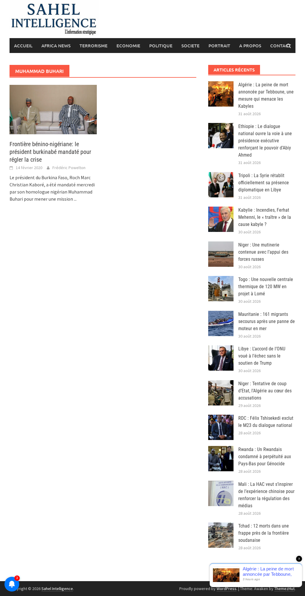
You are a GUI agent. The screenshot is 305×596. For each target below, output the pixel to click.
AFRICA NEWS (56, 46)
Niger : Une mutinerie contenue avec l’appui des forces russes (263, 252)
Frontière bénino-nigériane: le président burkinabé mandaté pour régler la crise (50, 152)
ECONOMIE (128, 46)
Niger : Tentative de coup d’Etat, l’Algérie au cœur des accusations (265, 391)
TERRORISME (94, 46)
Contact (280, 46)
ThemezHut (284, 588)
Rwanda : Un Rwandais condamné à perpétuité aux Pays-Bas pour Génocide (264, 456)
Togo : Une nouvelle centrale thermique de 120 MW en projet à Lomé (265, 287)
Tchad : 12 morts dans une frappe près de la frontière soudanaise (263, 533)
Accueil (23, 46)
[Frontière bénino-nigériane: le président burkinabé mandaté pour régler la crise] (53, 109)
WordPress (226, 588)
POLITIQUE (160, 46)
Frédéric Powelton (68, 167)
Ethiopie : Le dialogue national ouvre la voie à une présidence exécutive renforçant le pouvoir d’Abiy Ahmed (265, 141)
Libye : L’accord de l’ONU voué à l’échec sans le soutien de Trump (261, 356)
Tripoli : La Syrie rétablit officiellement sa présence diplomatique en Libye (263, 183)
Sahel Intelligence (57, 588)
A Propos (250, 46)
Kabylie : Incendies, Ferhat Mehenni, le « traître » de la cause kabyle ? (264, 217)
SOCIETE (190, 46)
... (75, 199)
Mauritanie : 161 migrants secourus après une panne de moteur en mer (266, 321)
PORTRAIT (219, 46)
